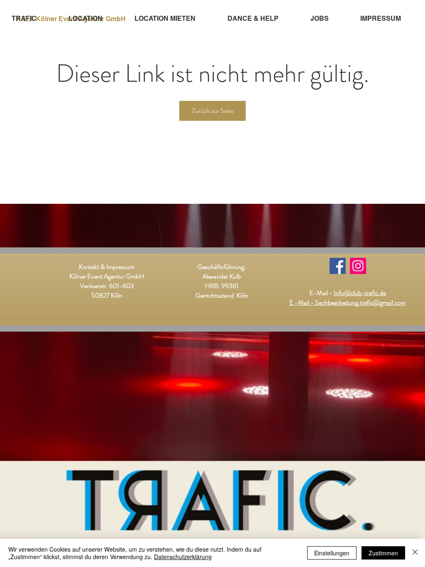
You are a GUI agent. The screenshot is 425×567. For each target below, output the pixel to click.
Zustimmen (383, 553)
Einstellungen (331, 553)
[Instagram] (358, 266)
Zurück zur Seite (212, 110)
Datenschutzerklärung (183, 556)
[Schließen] (415, 552)
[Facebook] (338, 266)
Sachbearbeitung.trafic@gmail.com (360, 302)
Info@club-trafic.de (360, 293)
